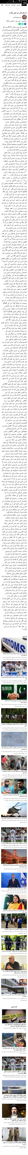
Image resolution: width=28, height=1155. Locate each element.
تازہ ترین (18, 5)
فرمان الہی (16, 1)
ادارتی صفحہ (17, 21)
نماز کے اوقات (10, 1)
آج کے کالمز (7, 5)
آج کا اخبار (13, 5)
